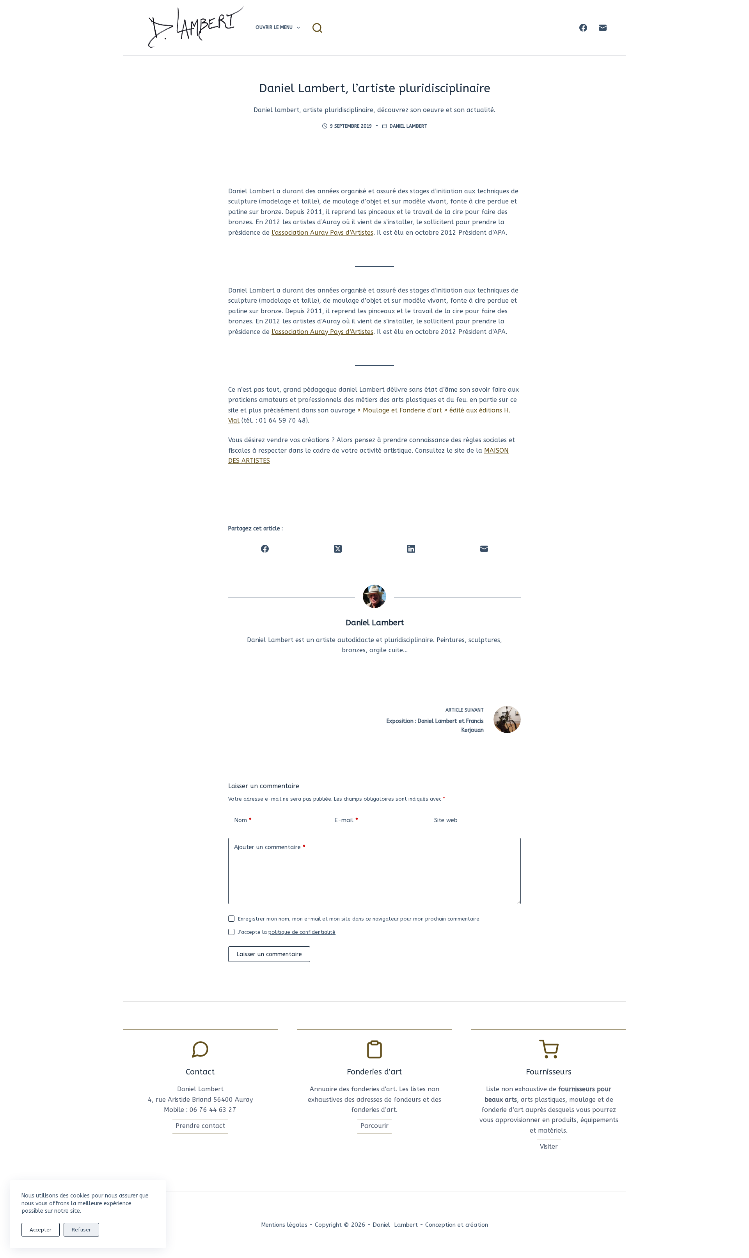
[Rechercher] (317, 28)
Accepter (40, 1230)
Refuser (81, 1230)
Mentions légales (284, 1224)
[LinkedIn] (411, 549)
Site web (446, 820)
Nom (243, 820)
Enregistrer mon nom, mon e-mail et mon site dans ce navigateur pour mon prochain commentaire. (359, 919)
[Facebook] (583, 28)
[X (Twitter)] (338, 549)
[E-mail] (603, 28)
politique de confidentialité (301, 932)
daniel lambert (408, 126)
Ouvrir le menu (274, 27)
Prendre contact (200, 1126)
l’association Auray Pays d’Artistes (322, 232)
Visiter (549, 1146)
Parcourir (374, 1126)
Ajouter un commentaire (269, 847)
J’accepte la (286, 932)
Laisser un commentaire (269, 954)
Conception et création (456, 1224)
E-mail (346, 820)
